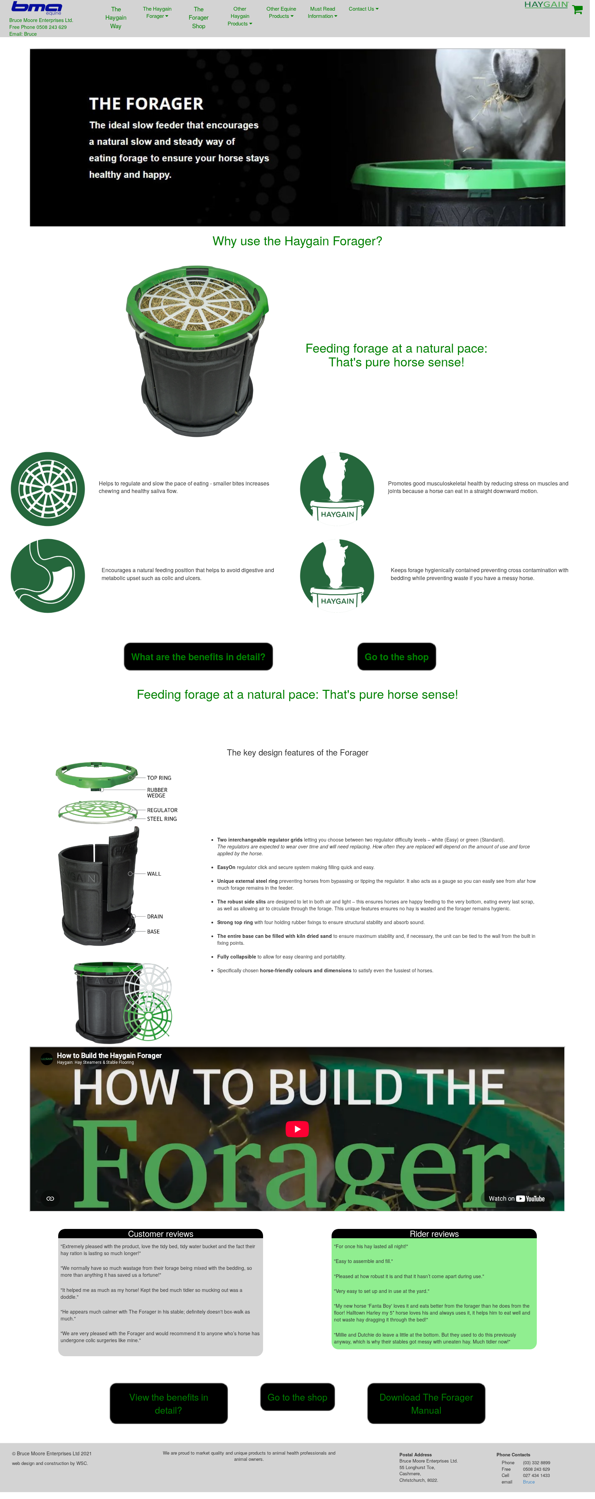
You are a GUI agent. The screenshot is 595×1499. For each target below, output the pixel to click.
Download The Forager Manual (426, 1403)
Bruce (529, 1481)
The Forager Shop (199, 17)
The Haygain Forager (157, 12)
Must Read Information (321, 12)
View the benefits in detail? (168, 1403)
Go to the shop (297, 1396)
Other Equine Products (281, 12)
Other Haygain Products (238, 16)
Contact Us (362, 8)
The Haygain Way (115, 17)
